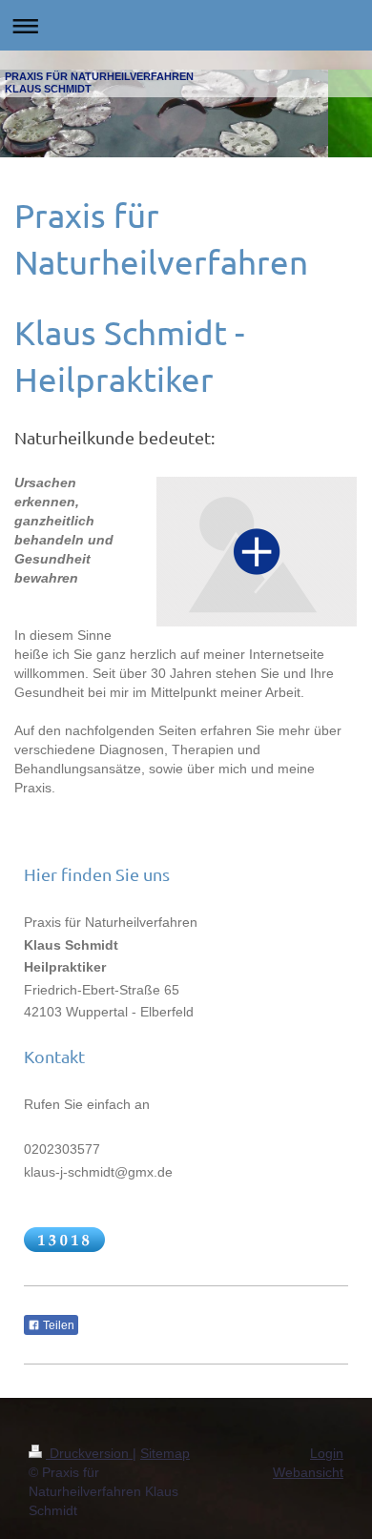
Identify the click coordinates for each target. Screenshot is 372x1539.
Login (326, 1453)
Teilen (57, 1325)
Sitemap (165, 1453)
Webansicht (308, 1472)
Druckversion (89, 1453)
